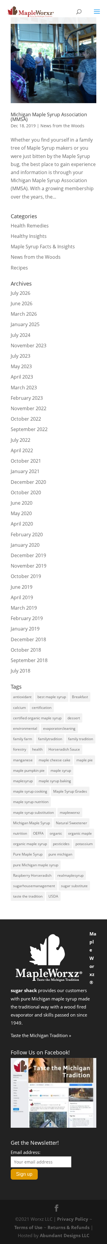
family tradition (80, 738)
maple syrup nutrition (30, 801)
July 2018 (20, 670)
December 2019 (28, 555)
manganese (23, 760)
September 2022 (29, 429)
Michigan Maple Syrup (31, 822)
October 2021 (26, 461)
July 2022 (20, 440)
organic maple (80, 833)
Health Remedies (30, 225)
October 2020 (26, 492)
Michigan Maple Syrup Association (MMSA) (49, 117)
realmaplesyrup (70, 875)
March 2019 (24, 608)
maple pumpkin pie (29, 770)
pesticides (61, 843)
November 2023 (28, 345)
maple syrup (61, 770)
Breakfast (80, 696)
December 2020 (28, 482)
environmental (25, 728)
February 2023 (27, 398)
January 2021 (25, 471)
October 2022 (26, 419)
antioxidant (22, 696)
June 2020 (21, 503)
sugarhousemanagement (34, 885)
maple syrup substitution (33, 812)
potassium (84, 843)
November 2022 (28, 408)
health (37, 749)
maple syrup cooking (30, 791)
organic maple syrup (30, 843)
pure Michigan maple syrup (35, 864)
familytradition (50, 738)
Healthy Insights (29, 236)
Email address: (25, 1152)
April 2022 (22, 450)
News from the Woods (62, 125)
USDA (53, 896)
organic (56, 833)
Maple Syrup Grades (70, 791)
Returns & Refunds (68, 1227)
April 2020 (22, 523)
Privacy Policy (72, 1219)
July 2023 (20, 356)
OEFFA (38, 833)
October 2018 (26, 650)
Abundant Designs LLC (64, 1235)
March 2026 (24, 314)
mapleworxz (70, 812)
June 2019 (21, 587)
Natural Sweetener (71, 822)
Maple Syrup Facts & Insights (43, 246)
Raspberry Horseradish (32, 875)
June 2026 (21, 303)
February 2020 (27, 534)
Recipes (19, 267)
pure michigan (60, 854)
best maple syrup (51, 696)
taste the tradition (28, 896)
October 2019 (26, 576)
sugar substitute (74, 885)
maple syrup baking (55, 780)
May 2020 (21, 513)
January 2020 (25, 545)
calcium (19, 707)
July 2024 (20, 335)
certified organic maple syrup (37, 718)
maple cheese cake (54, 760)
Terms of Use (28, 1227)
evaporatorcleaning (59, 728)
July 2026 (20, 293)
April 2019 (22, 597)
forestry (19, 749)
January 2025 (25, 324)
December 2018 (28, 639)
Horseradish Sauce (64, 749)
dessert (73, 718)
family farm (22, 738)
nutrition (20, 833)
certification (41, 707)
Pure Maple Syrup (28, 854)
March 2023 (24, 387)
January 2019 (25, 628)
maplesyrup (23, 780)
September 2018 (29, 660)
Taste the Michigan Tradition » (41, 1035)
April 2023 (22, 377)
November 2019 (28, 566)
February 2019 (27, 618)
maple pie (84, 760)
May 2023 (21, 366)
